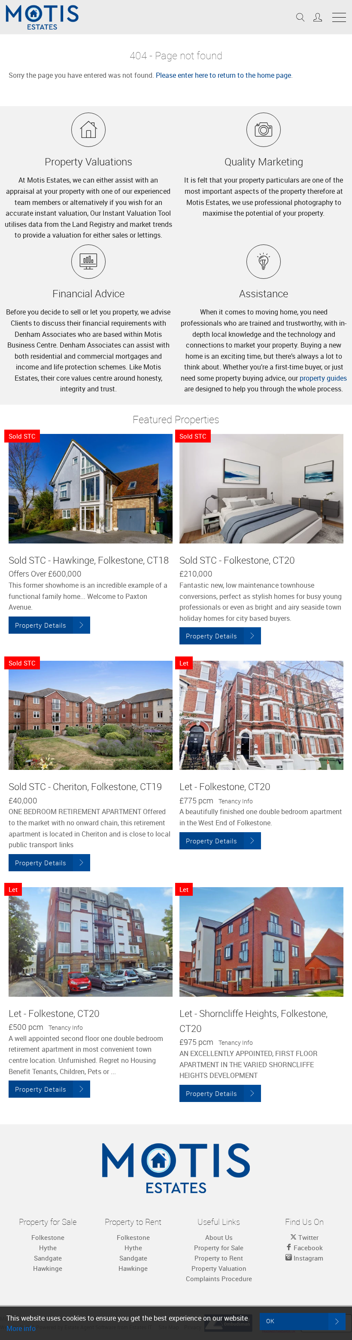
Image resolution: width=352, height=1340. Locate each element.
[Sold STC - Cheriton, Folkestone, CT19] (91, 715)
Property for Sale (218, 1247)
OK (270, 1321)
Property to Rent (218, 1258)
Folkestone (47, 1237)
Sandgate (48, 1258)
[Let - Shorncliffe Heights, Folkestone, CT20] (261, 941)
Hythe (48, 1247)
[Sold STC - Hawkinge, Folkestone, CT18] (91, 488)
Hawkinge (47, 1268)
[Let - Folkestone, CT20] (261, 715)
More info (21, 1328)
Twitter (308, 1237)
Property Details (41, 625)
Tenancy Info (235, 801)
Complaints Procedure (219, 1278)
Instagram (307, 1258)
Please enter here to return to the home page (223, 75)
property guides (323, 378)
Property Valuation (218, 1268)
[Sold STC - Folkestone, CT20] (261, 488)
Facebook (307, 1247)
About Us (219, 1237)
